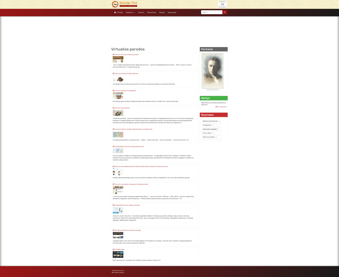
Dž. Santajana (221, 107)
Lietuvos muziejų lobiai (122, 108)
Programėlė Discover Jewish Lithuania (127, 205)
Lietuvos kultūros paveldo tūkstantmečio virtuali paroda (133, 129)
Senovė (141, 12)
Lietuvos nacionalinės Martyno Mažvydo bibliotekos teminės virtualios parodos (141, 166)
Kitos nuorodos (209, 137)
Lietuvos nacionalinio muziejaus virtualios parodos (131, 184)
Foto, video (207, 133)
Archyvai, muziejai (210, 129)
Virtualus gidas (119, 249)
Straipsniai (207, 125)
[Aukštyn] (336, 274)
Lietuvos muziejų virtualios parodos (126, 73)
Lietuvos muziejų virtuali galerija (125, 91)
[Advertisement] (169, 30)
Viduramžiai (151, 12)
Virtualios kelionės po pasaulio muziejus (128, 230)
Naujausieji (172, 12)
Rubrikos (129, 12)
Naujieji (162, 12)
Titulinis (120, 12)
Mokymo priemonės (210, 121)
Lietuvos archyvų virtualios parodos (127, 54)
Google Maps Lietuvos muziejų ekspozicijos (129, 146)
